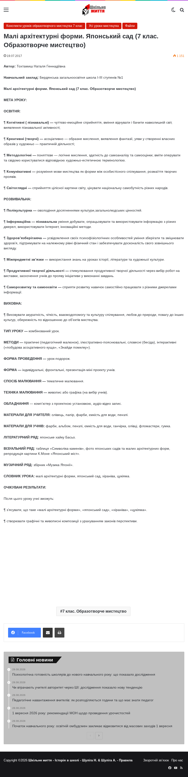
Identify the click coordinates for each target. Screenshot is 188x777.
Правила (125, 760)
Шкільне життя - (41, 760)
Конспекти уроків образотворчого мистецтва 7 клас (44, 26)
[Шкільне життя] (94, 10)
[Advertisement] (94, 564)
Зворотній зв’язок (156, 760)
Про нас (177, 760)
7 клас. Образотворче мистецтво (94, 611)
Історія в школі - (68, 760)
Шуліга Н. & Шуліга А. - (100, 760)
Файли (130, 26)
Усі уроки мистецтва (104, 26)
